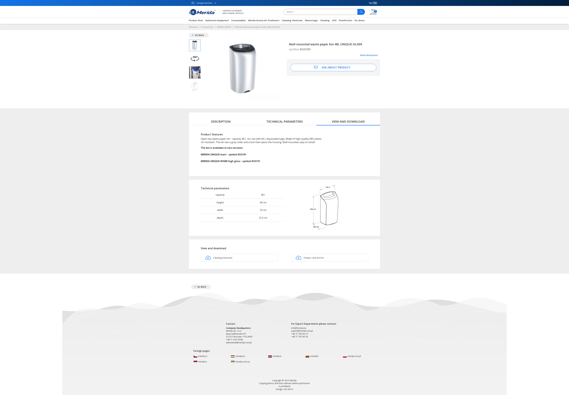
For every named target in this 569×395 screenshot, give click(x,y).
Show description (369, 55)
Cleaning (325, 20)
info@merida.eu (298, 328)
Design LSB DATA (284, 389)
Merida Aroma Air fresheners (263, 20)
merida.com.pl (354, 356)
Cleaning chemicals (292, 20)
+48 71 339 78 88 (234, 339)
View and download (348, 122)
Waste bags (311, 20)
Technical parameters (284, 122)
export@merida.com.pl (302, 330)
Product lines (196, 20)
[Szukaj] (361, 12)
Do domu (360, 20)
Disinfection (345, 20)
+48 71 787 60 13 (299, 333)
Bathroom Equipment (217, 20)
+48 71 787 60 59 (299, 336)
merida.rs (202, 361)
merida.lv (276, 356)
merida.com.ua (242, 361)
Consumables (238, 20)
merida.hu (240, 356)
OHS (334, 20)
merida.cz (202, 356)
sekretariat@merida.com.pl (239, 342)
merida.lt (314, 356)
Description (221, 122)
